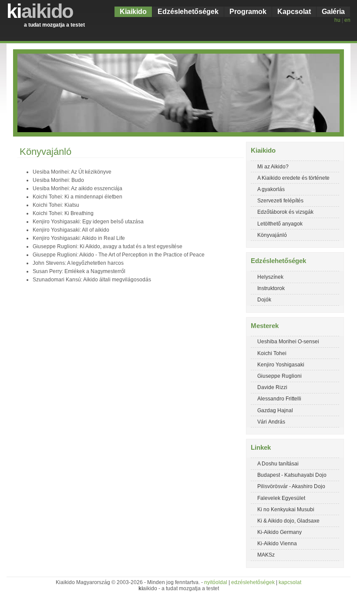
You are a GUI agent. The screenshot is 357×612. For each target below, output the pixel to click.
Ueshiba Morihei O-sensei (288, 341)
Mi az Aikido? (273, 167)
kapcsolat (290, 582)
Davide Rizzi (272, 387)
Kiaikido (133, 11)
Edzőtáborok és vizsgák (285, 212)
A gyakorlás (271, 189)
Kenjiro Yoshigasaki (280, 365)
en (347, 20)
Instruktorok (271, 288)
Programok (247, 11)
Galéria (333, 11)
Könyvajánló (272, 235)
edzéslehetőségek (253, 582)
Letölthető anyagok (280, 224)
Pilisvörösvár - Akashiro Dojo (291, 486)
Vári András (271, 422)
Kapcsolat (294, 11)
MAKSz (266, 555)
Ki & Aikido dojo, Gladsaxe (288, 521)
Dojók (264, 300)
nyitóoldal (215, 582)
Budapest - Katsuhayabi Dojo (292, 475)
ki (40, 11)
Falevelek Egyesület (281, 498)
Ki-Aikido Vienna (277, 543)
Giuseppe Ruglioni (279, 376)
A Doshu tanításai (278, 464)
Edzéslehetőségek (188, 11)
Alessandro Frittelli (279, 399)
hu (337, 20)
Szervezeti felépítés (280, 201)
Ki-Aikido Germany (279, 532)
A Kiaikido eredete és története (293, 178)
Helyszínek (270, 277)
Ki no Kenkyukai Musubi (285, 509)
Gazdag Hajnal (275, 410)
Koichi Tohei (271, 353)
